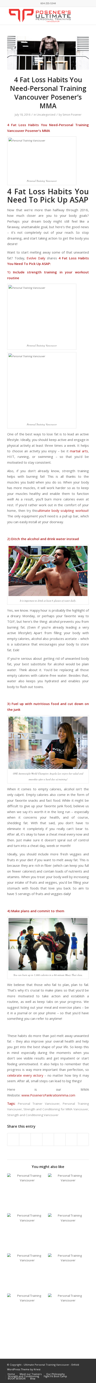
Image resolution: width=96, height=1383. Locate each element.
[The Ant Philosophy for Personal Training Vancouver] (68, 1233)
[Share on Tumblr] (71, 1139)
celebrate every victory (25, 1075)
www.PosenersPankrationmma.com (48, 1095)
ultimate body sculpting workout (63, 510)
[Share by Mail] (83, 1139)
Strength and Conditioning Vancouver (32, 1115)
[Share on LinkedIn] (59, 1139)
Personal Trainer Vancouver (39, 1104)
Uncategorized (46, 115)
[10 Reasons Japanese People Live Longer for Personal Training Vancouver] (27, 1193)
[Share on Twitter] (25, 1139)
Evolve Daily (36, 258)
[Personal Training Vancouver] (48, 53)
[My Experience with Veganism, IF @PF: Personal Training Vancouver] (27, 1273)
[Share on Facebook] (13, 1139)
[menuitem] (11, 1374)
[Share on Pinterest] (48, 1139)
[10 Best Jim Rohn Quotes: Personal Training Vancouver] (68, 1273)
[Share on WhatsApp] (36, 1139)
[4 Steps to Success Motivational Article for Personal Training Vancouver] (68, 1313)
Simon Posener (72, 115)
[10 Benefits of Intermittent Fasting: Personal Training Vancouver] (27, 1313)
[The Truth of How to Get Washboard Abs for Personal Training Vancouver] (27, 1233)
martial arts (79, 451)
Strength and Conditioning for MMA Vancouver (55, 1109)
